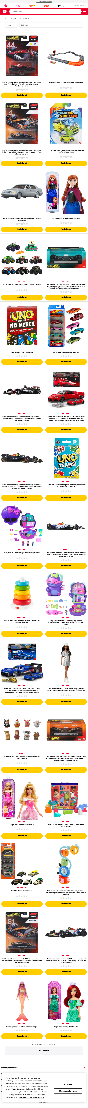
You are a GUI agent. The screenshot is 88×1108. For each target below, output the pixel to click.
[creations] (61, 5)
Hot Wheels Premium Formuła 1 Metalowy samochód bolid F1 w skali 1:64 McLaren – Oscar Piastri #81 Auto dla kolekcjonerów (22, 960)
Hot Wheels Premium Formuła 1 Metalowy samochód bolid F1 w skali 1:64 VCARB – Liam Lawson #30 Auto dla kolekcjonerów (66, 554)
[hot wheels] (32, 5)
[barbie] (18, 5)
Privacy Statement (18, 1089)
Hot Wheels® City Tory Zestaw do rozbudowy (66, 82)
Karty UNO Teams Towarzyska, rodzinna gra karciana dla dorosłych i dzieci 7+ (66, 485)
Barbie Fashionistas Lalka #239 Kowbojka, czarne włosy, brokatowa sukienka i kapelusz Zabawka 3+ (66, 689)
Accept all (68, 1084)
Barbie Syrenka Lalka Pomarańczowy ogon (22, 1027)
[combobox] (45, 11)
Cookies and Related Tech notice (31, 1097)
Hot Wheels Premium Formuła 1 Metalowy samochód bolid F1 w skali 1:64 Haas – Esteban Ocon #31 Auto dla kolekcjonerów (21, 418)
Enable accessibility (44, 2)
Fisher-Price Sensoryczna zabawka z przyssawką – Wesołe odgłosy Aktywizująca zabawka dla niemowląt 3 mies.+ (66, 892)
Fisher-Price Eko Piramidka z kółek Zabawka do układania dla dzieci (22, 621)
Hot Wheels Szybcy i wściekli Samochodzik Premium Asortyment (22, 219)
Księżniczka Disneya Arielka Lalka (66, 1027)
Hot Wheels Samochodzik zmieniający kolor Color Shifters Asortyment (66, 151)
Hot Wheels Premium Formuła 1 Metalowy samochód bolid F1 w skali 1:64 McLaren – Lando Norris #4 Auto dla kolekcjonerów (21, 152)
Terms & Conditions (32, 1092)
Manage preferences (68, 1091)
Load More (44, 1051)
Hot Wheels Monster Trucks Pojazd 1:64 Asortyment (22, 284)
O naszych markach (9, 1068)
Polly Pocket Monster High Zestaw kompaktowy (22, 553)
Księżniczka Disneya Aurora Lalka (22, 825)
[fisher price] (46, 5)
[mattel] (5, 5)
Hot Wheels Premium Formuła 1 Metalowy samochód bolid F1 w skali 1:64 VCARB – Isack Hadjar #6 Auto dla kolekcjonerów (66, 960)
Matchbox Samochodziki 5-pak (22, 891)
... (31, 19)
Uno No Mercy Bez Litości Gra (22, 352)
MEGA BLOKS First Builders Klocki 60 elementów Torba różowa (66, 825)
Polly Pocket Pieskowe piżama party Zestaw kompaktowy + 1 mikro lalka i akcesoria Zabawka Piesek (66, 622)
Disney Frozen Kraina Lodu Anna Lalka (66, 218)
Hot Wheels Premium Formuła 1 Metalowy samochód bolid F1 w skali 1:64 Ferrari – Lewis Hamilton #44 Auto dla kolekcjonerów (21, 84)
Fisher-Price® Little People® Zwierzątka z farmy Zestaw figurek (22, 757)
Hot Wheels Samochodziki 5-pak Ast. (66, 352)
